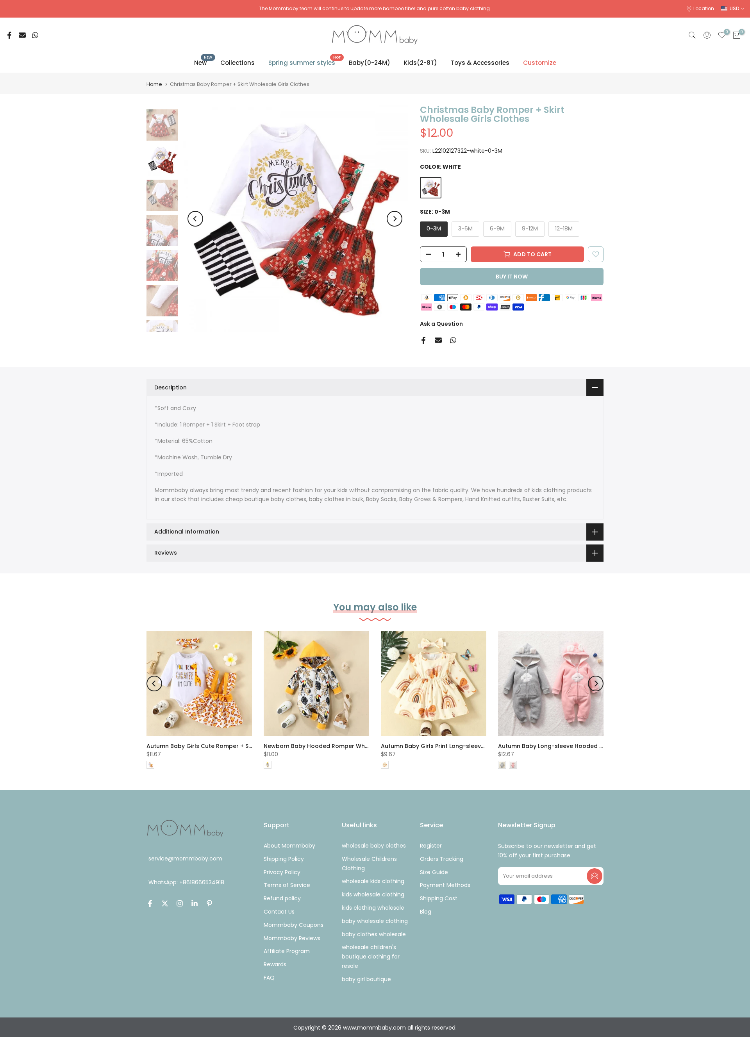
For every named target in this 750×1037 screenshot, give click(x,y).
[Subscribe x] (594, 876)
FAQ (269, 978)
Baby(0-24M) (369, 63)
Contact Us (279, 912)
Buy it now (512, 276)
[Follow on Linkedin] (194, 903)
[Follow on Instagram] (179, 903)
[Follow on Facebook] (150, 903)
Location (703, 8)
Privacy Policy (282, 872)
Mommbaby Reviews (292, 938)
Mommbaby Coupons (293, 925)
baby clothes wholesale (374, 934)
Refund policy (282, 898)
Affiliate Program (287, 951)
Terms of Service (287, 885)
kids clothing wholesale (373, 908)
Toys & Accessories (480, 63)
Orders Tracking (441, 859)
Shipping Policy (284, 859)
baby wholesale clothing (375, 921)
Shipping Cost (438, 898)
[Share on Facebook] (9, 35)
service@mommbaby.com (185, 858)
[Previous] (195, 219)
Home (154, 84)
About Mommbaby (289, 846)
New (203, 62)
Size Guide (434, 872)
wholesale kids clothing (373, 881)
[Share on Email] (22, 35)
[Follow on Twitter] (164, 903)
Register (431, 846)
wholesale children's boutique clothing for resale (371, 956)
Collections (237, 63)
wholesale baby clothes (374, 846)
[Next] (394, 219)
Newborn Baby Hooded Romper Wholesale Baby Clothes (345, 746)
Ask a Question (441, 324)
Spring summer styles (304, 62)
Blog (425, 912)
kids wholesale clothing (373, 894)
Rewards (275, 964)
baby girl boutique (366, 979)
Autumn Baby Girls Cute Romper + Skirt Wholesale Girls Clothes (236, 746)
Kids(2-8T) (420, 63)
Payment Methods (445, 885)
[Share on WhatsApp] (35, 35)
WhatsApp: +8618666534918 (186, 882)
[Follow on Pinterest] (209, 903)
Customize (539, 63)
